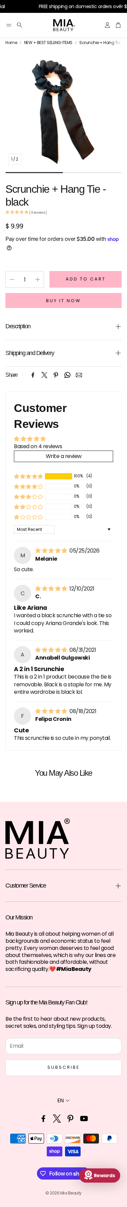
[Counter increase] (37, 279)
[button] (8, 25)
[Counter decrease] (12, 279)
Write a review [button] (64, 456)
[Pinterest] (56, 375)
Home (11, 42)
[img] (51, 551)
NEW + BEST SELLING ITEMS (48, 42)
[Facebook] (33, 375)
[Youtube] (84, 1119)
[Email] (79, 375)
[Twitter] (44, 375)
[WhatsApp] (67, 375)
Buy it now (63, 300)
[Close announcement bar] (120, 5)
